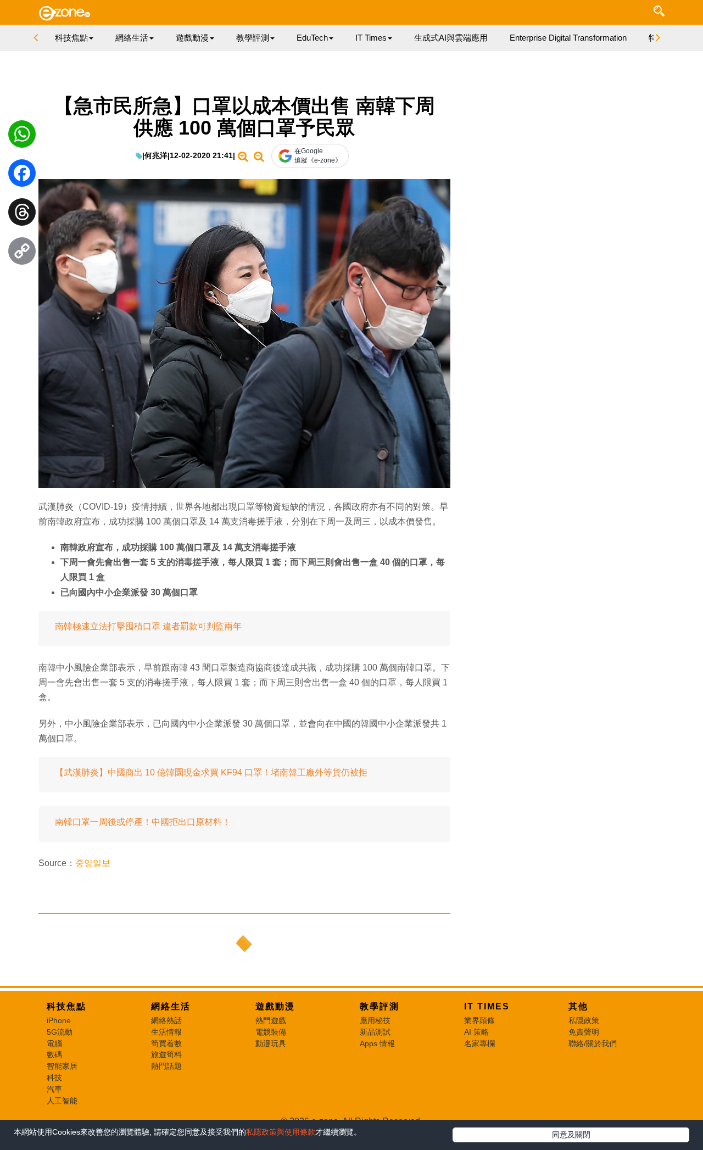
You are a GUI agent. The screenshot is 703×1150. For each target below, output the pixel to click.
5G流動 (59, 1032)
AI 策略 (476, 1032)
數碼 (54, 1054)
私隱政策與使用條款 (280, 1131)
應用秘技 (375, 1020)
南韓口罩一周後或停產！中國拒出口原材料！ (143, 822)
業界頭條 (479, 1020)
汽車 (54, 1089)
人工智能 (62, 1100)
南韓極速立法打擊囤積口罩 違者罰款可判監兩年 (148, 626)
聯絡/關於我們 (592, 1043)
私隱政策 (583, 1020)
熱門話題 (166, 1066)
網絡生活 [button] (131, 37)
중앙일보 (92, 863)
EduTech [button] (312, 37)
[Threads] (22, 214)
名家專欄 (479, 1043)
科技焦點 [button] (71, 37)
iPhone (59, 1020)
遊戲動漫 (275, 1006)
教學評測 (379, 1006)
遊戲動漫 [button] (192, 37)
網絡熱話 (166, 1020)
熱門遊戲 (270, 1020)
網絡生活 (171, 1006)
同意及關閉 (571, 1134)
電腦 (54, 1043)
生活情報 (166, 1032)
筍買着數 (166, 1043)
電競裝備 (270, 1032)
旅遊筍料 (166, 1054)
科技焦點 (66, 1006)
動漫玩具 (270, 1043)
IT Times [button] (371, 37)
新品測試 (375, 1032)
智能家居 (62, 1066)
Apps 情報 (377, 1043)
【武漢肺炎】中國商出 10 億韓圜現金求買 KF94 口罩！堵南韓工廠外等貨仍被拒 (211, 772)
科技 (54, 1077)
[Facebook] (22, 175)
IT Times (487, 1006)
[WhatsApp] (22, 136)
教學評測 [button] (252, 37)
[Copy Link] (22, 253)
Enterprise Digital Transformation (568, 37)
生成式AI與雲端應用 (451, 37)
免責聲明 (583, 1032)
